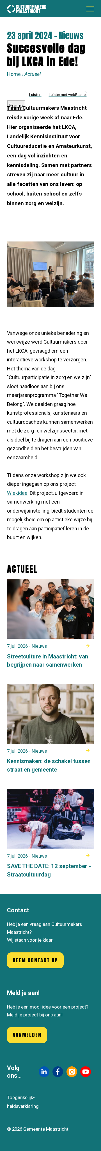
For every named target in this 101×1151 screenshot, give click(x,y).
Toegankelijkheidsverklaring (23, 1102)
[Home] (26, 8)
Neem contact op (35, 960)
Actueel (32, 74)
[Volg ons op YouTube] (85, 1071)
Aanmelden (27, 1035)
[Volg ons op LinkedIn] (44, 1071)
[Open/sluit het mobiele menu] (90, 8)
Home (14, 74)
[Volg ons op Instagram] (71, 1071)
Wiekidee (17, 493)
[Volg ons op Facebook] (57, 1071)
